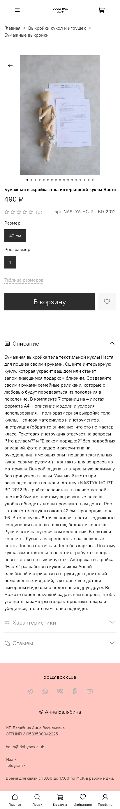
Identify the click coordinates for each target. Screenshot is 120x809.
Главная (12, 28)
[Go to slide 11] (68, 180)
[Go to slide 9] (60, 180)
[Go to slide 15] (84, 180)
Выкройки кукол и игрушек (57, 28)
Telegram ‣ (16, 765)
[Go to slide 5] (44, 180)
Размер (12, 223)
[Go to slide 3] (35, 180)
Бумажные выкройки (26, 35)
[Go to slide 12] (72, 180)
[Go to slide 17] (92, 180)
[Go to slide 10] (64, 180)
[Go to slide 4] (39, 180)
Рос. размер (17, 249)
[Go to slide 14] (80, 180)
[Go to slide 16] (88, 180)
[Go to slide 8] (56, 180)
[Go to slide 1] (27, 180)
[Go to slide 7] (52, 180)
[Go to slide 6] (48, 180)
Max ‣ (11, 759)
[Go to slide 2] (31, 180)
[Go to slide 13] (76, 180)
